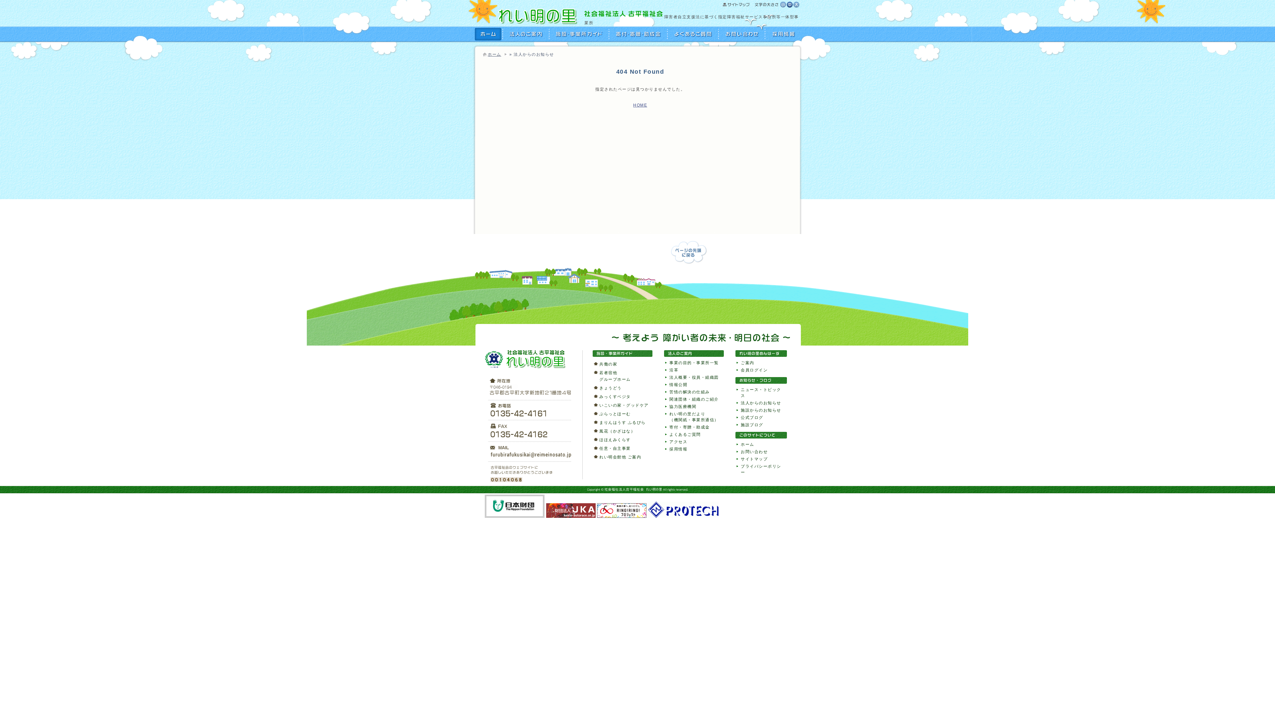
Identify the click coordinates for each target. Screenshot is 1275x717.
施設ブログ (752, 425)
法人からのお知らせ (761, 403)
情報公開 (678, 384)
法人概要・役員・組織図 (694, 377)
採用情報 (782, 34)
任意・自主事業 (615, 448)
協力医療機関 (682, 406)
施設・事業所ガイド (579, 34)
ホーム (494, 54)
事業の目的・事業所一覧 (694, 362)
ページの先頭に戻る (689, 252)
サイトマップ (751, 5)
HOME (489, 34)
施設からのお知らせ (761, 410)
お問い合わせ (742, 34)
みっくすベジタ (615, 396)
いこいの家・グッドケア (624, 405)
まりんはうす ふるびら (622, 422)
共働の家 (608, 364)
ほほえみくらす (615, 440)
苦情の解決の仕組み (689, 392)
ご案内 (747, 362)
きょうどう (610, 388)
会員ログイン (754, 370)
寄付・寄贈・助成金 (638, 34)
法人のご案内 (526, 34)
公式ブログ (752, 417)
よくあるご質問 (693, 34)
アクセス (678, 441)
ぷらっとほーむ (615, 414)
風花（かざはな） (617, 431)
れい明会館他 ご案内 (620, 457)
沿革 (673, 370)
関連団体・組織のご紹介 (694, 399)
